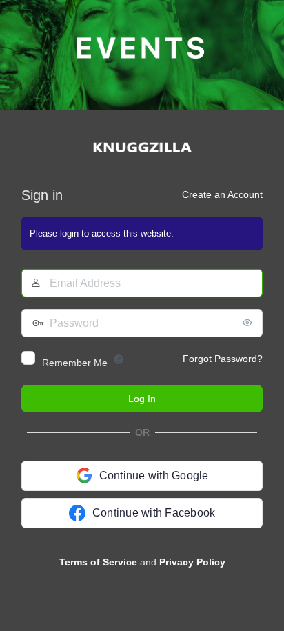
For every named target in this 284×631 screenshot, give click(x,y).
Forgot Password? (223, 358)
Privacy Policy (192, 562)
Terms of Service (98, 562)
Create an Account (222, 194)
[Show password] (249, 323)
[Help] (118, 359)
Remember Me (75, 362)
